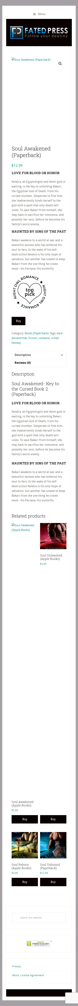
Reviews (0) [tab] (23, 362)
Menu (42, 14)
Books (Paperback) (37, 333)
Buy (18, 321)
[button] (60, 63)
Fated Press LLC (39, 33)
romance (44, 338)
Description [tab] (23, 355)
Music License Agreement (28, 975)
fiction (32, 338)
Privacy (16, 966)
